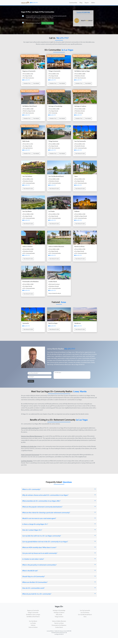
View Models (36, 83)
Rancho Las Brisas (59, 623)
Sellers (93, 2)
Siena (85, 616)
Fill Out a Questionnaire (47, 23)
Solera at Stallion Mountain (59, 621)
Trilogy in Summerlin (33, 612)
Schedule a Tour (27, 83)
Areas (63, 302)
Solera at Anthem (33, 627)
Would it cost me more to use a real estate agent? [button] (39, 518)
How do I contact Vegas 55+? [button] (32, 530)
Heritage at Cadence (59, 612)
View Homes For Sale (80, 153)
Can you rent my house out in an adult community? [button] (39, 553)
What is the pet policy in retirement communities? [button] (39, 565)
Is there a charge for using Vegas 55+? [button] (35, 524)
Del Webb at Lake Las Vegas (33, 614)
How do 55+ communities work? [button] (33, 588)
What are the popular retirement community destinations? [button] (42, 507)
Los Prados (33, 623)
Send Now (30, 381)
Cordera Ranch (59, 627)
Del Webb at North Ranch (33, 616)
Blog (81, 2)
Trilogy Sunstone (59, 616)
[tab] (59, 489)
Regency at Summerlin (33, 610)
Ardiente (33, 625)
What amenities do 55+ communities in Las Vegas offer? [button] (41, 501)
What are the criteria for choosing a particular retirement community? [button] (46, 513)
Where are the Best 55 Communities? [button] (34, 582)
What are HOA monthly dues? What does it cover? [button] (39, 547)
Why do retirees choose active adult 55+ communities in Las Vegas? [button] (45, 495)
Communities (73, 2)
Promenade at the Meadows (59, 625)
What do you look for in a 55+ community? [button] (36, 594)
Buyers (87, 2)
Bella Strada (59, 614)
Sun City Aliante (33, 621)
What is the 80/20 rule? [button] (30, 571)
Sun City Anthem (85, 612)
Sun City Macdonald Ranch (85, 614)
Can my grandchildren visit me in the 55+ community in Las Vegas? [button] (45, 542)
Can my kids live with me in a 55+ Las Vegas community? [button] (41, 536)
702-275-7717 (34, 2)
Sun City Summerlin (85, 610)
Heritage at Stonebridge (59, 610)
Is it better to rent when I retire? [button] (33, 559)
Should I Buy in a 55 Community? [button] (33, 576)
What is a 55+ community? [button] (31, 489)
